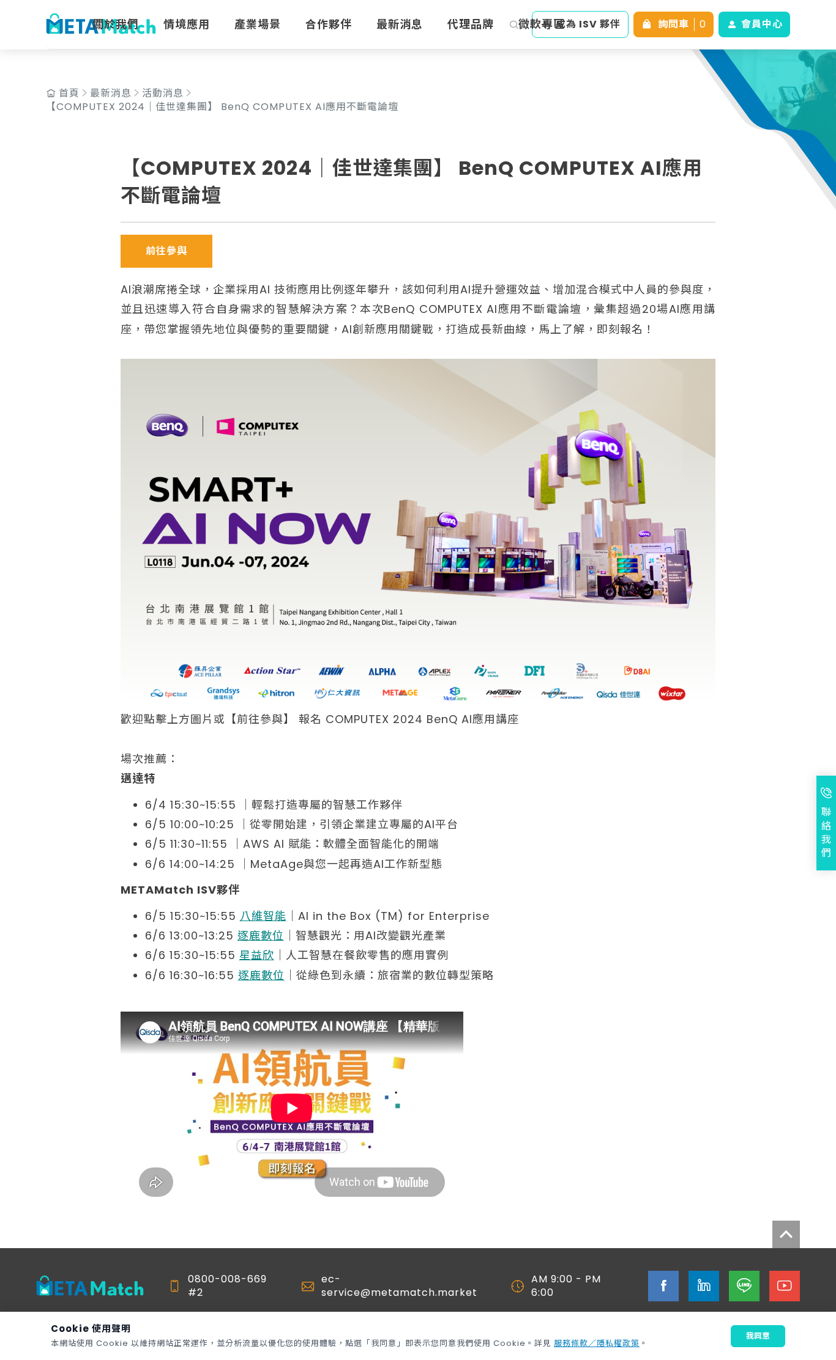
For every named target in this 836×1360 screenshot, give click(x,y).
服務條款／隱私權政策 (597, 1343)
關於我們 (115, 24)
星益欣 (256, 955)
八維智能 (263, 916)
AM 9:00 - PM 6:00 (566, 1286)
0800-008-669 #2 (227, 1286)
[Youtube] (784, 1286)
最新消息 (399, 24)
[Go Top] (786, 1234)
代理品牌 (470, 24)
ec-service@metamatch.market (399, 1286)
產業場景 (257, 24)
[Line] (744, 1286)
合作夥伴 (328, 24)
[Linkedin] (704, 1286)
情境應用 (186, 24)
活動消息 (163, 93)
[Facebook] (663, 1286)
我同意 (758, 1336)
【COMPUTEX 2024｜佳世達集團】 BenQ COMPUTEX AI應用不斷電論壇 (222, 107)
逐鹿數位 (260, 935)
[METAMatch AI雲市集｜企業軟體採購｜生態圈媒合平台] (90, 1286)
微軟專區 (541, 24)
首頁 (69, 93)
